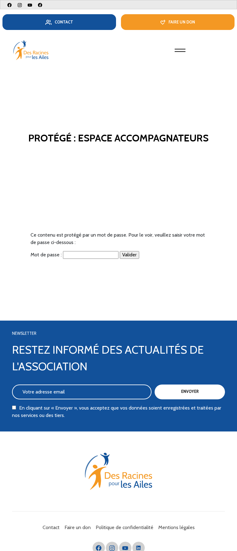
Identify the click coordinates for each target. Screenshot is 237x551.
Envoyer (190, 391)
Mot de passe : (47, 255)
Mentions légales (176, 527)
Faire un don (181, 22)
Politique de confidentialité (124, 527)
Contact (64, 22)
